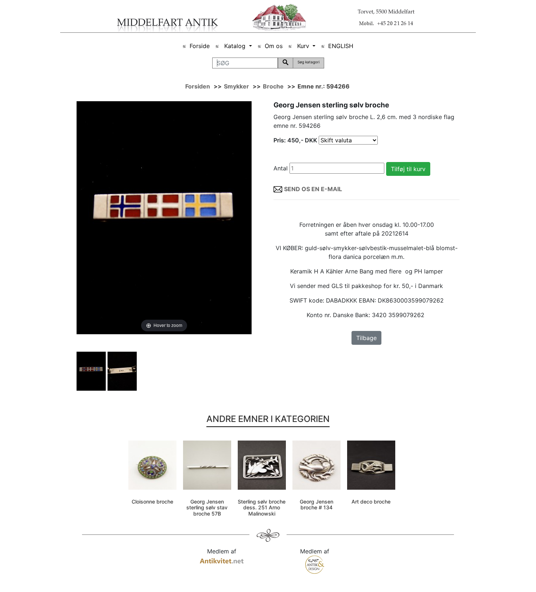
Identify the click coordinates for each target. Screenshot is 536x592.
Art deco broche (371, 501)
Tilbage (366, 338)
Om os (274, 46)
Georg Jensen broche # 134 (316, 504)
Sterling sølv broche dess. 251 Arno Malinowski (262, 507)
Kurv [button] (303, 46)
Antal (280, 168)
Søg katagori (308, 62)
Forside (200, 46)
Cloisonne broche (152, 501)
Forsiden (197, 86)
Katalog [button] (234, 46)
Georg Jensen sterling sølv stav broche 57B (207, 507)
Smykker (236, 86)
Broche (273, 86)
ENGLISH (340, 46)
